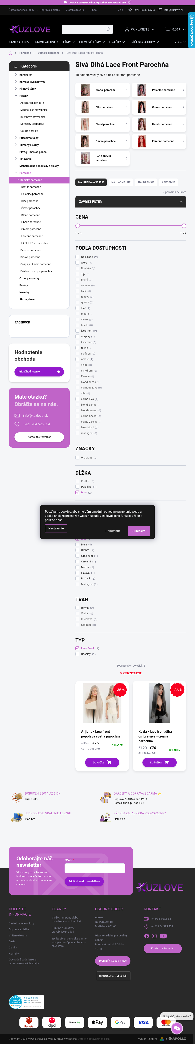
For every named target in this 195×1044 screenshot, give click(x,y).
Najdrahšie (146, 182)
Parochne (25, 173)
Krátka (87, 481)
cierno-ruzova (91, 387)
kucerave (88, 342)
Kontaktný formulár (39, 436)
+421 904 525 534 (36, 424)
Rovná (87, 608)
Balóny (23, 285)
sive (85, 308)
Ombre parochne (31, 229)
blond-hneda (90, 382)
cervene (87, 285)
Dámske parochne (31, 180)
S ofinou (88, 625)
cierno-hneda (90, 416)
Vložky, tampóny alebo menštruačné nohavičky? (66, 919)
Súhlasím (139, 531)
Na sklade (89, 257)
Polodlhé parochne (32, 193)
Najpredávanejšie (91, 182)
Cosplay (88, 654)
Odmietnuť (112, 531)
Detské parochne (30, 257)
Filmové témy (27, 88)
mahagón (88, 433)
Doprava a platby (50, 9)
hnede (86, 325)
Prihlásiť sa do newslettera (84, 881)
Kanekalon (25, 74)
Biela (86, 544)
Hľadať (108, 29)
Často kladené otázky (21, 9)
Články (13, 947)
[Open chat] (177, 1031)
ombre (86, 359)
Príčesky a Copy (28, 137)
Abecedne (168, 182)
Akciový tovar (27, 299)
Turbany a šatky (29, 144)
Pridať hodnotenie (29, 371)
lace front (88, 330)
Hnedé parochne (31, 222)
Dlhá (86, 492)
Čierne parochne (31, 208)
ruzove (87, 296)
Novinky (24, 292)
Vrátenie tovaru (75, 9)
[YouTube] (163, 936)
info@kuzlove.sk (35, 415)
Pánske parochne (30, 250)
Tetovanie (25, 158)
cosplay (87, 336)
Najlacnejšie (120, 182)
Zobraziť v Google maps (113, 960)
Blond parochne (30, 215)
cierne (86, 319)
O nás (93, 9)
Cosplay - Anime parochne (35, 264)
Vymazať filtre (132, 673)
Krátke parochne (31, 186)
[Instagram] (154, 936)
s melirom (88, 370)
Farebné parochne (32, 236)
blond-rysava (90, 410)
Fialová (87, 573)
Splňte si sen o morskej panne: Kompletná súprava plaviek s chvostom (69, 942)
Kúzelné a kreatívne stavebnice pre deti (63, 930)
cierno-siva (89, 399)
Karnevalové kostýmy (32, 81)
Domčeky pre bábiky (32, 123)
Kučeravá (88, 619)
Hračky (23, 95)
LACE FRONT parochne (35, 243)
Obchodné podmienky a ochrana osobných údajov (24, 961)
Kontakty (14, 953)
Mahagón (89, 584)
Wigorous (88, 457)
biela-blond (89, 427)
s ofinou (87, 353)
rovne (86, 348)
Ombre (87, 550)
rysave (86, 302)
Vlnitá (86, 613)
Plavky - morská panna (33, 152)
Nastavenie (56, 528)
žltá (85, 393)
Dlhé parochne (29, 201)
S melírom (89, 555)
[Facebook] (146, 936)
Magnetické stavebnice (33, 109)
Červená (88, 561)
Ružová (87, 578)
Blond (86, 279)
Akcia (86, 262)
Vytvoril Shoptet (147, 1038)
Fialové (87, 376)
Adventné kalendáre (32, 102)
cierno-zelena (90, 421)
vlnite (86, 365)
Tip (84, 274)
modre (86, 313)
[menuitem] (20, 42)
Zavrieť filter (90, 201)
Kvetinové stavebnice (32, 116)
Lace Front (89, 648)
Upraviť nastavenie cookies (93, 1038)
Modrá (87, 567)
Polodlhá (88, 486)
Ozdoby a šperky (29, 278)
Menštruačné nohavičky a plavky (39, 165)
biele (85, 291)
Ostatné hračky (29, 130)
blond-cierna (90, 404)
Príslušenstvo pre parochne (36, 271)
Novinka (87, 268)
